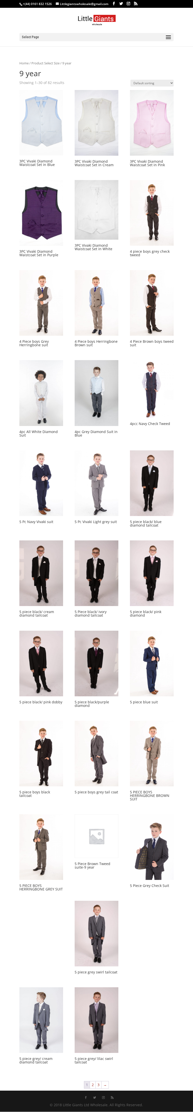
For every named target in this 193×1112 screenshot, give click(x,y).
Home (24, 63)
